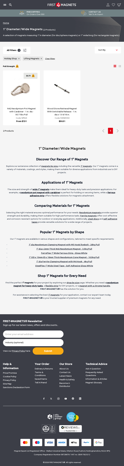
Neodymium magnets (90, 212)
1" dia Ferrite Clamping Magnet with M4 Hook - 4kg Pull (64, 261)
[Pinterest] (72, 398)
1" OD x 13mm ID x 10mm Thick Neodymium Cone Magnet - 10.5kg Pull (64, 257)
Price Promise (10, 373)
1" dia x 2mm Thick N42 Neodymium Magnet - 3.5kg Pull (64, 248)
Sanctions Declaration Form (16, 387)
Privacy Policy (9, 380)
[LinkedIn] (80, 398)
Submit (48, 351)
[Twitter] (51, 398)
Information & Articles (96, 379)
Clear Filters (50, 58)
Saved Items (41, 379)
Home (6, 23)
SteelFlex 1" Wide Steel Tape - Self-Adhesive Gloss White (64, 265)
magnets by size (49, 166)
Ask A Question (93, 368)
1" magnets (86, 166)
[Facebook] (43, 398)
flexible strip (51, 285)
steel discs (93, 218)
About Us (64, 368)
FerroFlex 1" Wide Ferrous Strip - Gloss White (64, 253)
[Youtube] (65, 398)
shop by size (73, 282)
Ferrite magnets (88, 215)
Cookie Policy (9, 376)
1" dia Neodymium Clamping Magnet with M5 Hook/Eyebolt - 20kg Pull (64, 244)
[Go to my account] (107, 5)
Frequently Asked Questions (94, 374)
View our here (16, 351)
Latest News (65, 376)
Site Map (7, 383)
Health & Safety (67, 379)
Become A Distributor (64, 385)
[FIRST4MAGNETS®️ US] (62, 4)
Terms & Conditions (40, 374)
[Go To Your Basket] (119, 5)
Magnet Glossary (94, 382)
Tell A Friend (41, 382)
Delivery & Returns (44, 368)
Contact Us (64, 372)
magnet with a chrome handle (94, 285)
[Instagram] (58, 398)
